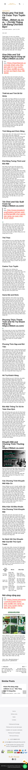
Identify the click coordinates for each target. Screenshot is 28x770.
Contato (14, 720)
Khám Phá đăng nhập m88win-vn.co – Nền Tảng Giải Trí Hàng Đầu (12, 689)
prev (3, 692)
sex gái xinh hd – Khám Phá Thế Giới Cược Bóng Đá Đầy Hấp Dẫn (21, 669)
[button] (24, 766)
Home (14, 711)
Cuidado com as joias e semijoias (14, 730)
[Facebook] (13, 759)
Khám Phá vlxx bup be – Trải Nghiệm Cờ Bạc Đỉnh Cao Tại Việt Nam (7, 669)
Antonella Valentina (8, 29)
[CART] (24, 4)
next (24, 692)
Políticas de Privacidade (14, 733)
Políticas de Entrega (14, 724)
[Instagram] (15, 759)
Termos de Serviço (14, 735)
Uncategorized (6, 10)
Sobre (14, 717)
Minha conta (14, 714)
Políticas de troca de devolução (14, 727)
